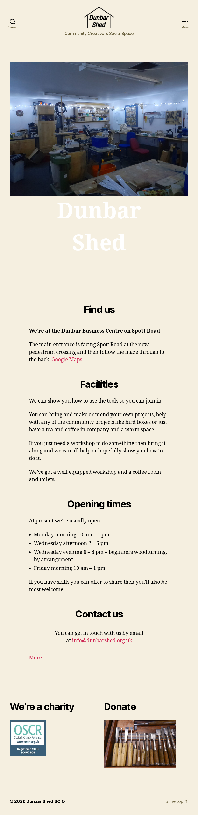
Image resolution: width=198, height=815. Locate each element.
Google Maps (66, 359)
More (35, 658)
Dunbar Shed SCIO (45, 801)
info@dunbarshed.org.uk (102, 640)
